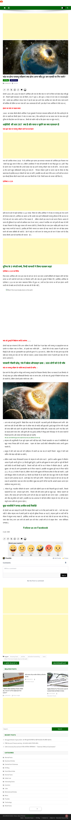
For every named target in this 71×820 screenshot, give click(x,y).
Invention (7, 785)
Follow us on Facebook (35, 527)
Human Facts (9, 775)
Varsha (15, 83)
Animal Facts (8, 757)
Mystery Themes (30, 816)
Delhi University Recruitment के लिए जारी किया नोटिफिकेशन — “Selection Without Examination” (30, 746)
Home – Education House (27, 818)
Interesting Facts (10, 781)
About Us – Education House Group (59, 818)
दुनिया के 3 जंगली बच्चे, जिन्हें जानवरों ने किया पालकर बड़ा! (27, 266)
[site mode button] (63, 8)
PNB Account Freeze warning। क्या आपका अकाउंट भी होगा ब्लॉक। (22, 743)
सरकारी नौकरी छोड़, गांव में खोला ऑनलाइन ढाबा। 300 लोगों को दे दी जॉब (34, 363)
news (44, 656)
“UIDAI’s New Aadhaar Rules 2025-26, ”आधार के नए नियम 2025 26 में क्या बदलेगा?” (13, 691)
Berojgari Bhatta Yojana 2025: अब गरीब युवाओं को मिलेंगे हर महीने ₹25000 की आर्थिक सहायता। (28, 740)
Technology (8, 802)
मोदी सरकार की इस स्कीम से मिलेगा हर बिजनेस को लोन (35, 675)
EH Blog (6, 80)
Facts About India (10, 771)
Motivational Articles (11, 792)
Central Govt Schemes (11, 764)
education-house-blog (34, 656)
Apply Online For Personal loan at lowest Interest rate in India (57, 690)
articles (23, 656)
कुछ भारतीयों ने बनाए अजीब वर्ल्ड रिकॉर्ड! (20, 505)
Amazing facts (14, 656)
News (6, 795)
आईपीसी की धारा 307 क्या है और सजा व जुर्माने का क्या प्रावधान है (31, 124)
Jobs (6, 788)
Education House (29, 681)
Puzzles (7, 799)
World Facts (14, 80)
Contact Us (45, 818)
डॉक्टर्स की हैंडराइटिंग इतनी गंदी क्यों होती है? (60, 663)
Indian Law (8, 778)
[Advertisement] (35, 26)
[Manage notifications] (66, 815)
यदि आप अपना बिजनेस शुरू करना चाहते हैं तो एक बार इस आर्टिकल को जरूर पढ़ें (22, 437)
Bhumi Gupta (16, 695)
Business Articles (10, 761)
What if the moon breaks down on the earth (15, 659)
